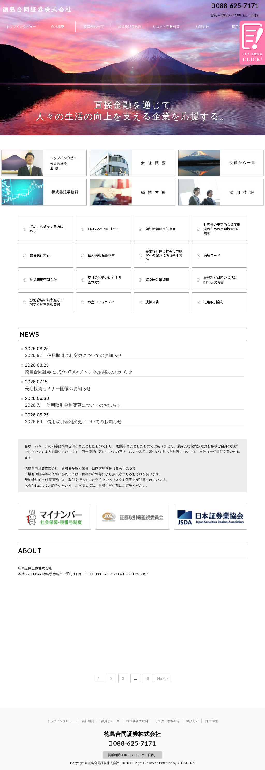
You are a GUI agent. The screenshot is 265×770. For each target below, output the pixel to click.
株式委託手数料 (130, 27)
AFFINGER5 (185, 763)
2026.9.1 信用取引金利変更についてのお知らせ (73, 355)
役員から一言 (94, 27)
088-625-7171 (237, 5)
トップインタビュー (21, 27)
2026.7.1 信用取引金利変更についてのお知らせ (73, 405)
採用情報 (238, 27)
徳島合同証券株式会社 (37, 9)
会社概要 (57, 27)
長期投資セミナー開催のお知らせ (58, 388)
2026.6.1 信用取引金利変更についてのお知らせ (73, 421)
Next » (163, 678)
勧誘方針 (202, 27)
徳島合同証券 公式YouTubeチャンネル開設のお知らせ (78, 372)
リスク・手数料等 (166, 27)
